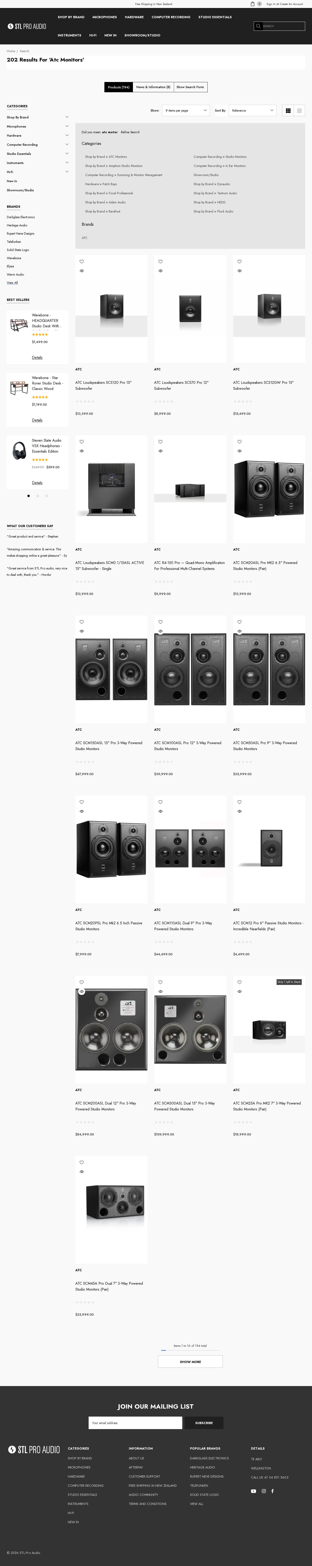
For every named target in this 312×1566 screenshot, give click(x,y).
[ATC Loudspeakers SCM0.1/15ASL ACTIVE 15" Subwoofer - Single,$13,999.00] (111, 489)
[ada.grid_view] (288, 110)
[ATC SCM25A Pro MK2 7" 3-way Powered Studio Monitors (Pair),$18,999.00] (269, 1030)
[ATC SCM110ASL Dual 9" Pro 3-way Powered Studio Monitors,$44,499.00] (190, 849)
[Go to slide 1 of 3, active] (28, 496)
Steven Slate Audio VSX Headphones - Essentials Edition (47, 446)
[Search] (258, 26)
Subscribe (204, 1423)
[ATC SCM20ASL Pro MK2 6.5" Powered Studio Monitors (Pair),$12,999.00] (269, 489)
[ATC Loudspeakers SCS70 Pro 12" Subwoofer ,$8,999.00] (190, 309)
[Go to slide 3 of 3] (47, 496)
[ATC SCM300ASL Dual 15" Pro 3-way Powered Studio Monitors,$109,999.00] (190, 1030)
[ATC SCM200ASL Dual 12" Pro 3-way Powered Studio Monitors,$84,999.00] (111, 1030)
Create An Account (291, 4)
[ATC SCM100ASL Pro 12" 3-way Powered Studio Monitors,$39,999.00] (190, 669)
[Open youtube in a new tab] (254, 1491)
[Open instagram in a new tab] (264, 1491)
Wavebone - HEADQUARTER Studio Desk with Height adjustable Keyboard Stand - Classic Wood (46, 321)
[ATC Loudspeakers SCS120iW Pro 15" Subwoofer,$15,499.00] (269, 309)
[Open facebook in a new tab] (272, 1491)
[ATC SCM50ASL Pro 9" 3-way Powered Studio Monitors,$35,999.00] (269, 669)
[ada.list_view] (299, 110)
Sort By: (220, 110)
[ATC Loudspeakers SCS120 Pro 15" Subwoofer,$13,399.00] (111, 309)
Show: (155, 110)
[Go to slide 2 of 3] (38, 496)
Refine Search (130, 132)
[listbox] (253, 110)
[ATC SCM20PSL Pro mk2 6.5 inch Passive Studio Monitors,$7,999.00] (111, 849)
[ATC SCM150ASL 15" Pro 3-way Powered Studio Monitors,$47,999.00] (111, 669)
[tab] (119, 87)
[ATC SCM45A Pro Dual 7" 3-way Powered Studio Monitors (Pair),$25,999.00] (111, 1210)
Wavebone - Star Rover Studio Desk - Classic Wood (47, 383)
